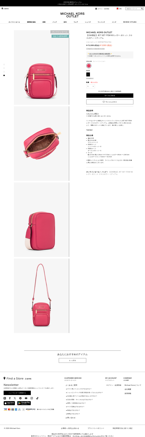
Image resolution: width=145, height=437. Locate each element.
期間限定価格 (31, 22)
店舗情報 (6, 8)
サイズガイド (90, 78)
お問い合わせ (71, 418)
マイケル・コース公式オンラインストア (87, 436)
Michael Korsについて (133, 385)
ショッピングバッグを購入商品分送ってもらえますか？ (85, 392)
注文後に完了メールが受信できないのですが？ (82, 396)
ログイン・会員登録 (103, 8)
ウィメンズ (101, 22)
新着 (44, 22)
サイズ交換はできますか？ (75, 406)
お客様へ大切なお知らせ (70, 428)
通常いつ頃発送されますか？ (76, 403)
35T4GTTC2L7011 (105, 42)
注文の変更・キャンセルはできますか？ (80, 399)
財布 (65, 22)
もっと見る (72, 360)
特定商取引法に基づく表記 (123, 428)
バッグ (54, 22)
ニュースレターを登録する (17, 393)
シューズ (88, 22)
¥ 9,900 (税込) (106, 45)
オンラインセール (14, 22)
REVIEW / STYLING (130, 22)
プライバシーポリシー (96, 428)
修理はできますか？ (73, 414)
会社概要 (128, 389)
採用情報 (128, 393)
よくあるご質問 (71, 385)
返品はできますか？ (73, 410)
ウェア (76, 22)
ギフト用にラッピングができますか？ (79, 389)
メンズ (114, 22)
